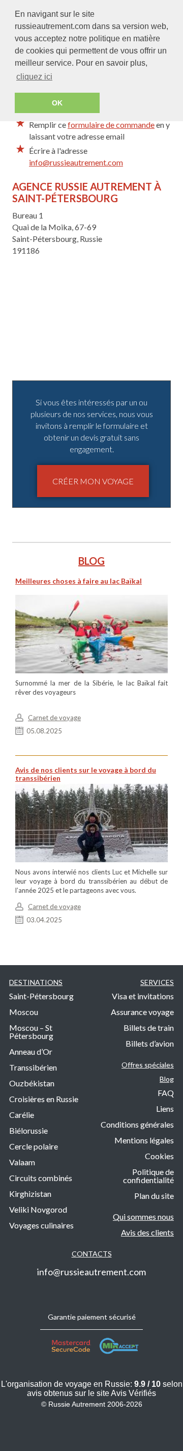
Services (157, 982)
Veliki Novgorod (38, 1209)
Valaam (22, 1162)
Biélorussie (28, 1130)
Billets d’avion (150, 1043)
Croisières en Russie (43, 1099)
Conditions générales (137, 1124)
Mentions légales (144, 1140)
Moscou (23, 1012)
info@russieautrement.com (76, 162)
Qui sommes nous (143, 1216)
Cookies (159, 1156)
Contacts (92, 1253)
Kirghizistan (30, 1193)
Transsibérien (33, 1067)
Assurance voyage (142, 1012)
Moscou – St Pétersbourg (31, 1032)
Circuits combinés (40, 1178)
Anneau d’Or (30, 1051)
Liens (165, 1108)
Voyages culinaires (41, 1225)
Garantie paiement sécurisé (92, 1316)
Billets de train (149, 1027)
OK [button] (57, 103)
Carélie (21, 1114)
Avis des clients (147, 1232)
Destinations (36, 982)
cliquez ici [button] (34, 76)
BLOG (91, 561)
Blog (167, 1079)
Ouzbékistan (31, 1083)
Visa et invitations (143, 996)
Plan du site (154, 1195)
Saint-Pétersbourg (41, 996)
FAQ (166, 1093)
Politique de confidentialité (148, 1176)
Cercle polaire (33, 1146)
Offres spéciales (147, 1064)
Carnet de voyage (54, 718)
